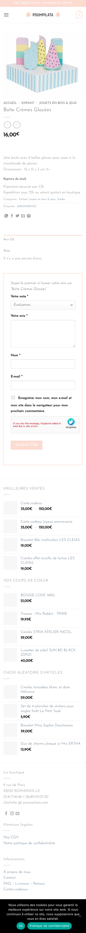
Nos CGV (11, 837)
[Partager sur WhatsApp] (6, 216)
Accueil (10, 103)
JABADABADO (26, 206)
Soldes (61, 199)
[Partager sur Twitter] (17, 216)
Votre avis (19, 316)
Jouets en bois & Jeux (58, 103)
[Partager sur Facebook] (12, 216)
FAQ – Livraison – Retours (24, 884)
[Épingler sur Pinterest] (29, 216)
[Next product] (7, 124)
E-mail (16, 376)
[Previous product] (16, 124)
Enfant (28, 103)
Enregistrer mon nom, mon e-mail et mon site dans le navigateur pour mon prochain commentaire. (41, 404)
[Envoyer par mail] (23, 216)
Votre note (19, 296)
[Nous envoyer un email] (17, 814)
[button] (6, 14)
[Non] (80, 917)
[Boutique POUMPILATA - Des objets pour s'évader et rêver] (43, 14)
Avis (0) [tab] (8, 239)
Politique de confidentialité (49, 926)
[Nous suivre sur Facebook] (6, 814)
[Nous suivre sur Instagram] (12, 814)
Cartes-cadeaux (15, 889)
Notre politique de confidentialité (29, 843)
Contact (9, 878)
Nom (15, 355)
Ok (21, 926)
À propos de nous (17, 872)
